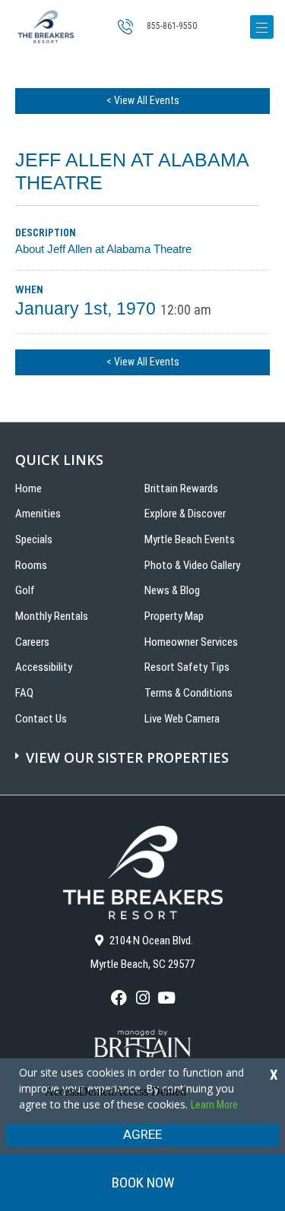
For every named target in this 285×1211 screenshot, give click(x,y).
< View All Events (142, 100)
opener (262, 27)
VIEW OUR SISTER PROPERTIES (127, 757)
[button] (144, 749)
